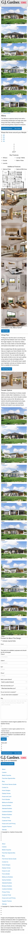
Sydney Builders (6, 805)
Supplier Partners (7, 826)
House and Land (6, 796)
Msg (2, 698)
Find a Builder (6, 874)
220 (4, 135)
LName (3, 660)
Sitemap (4, 829)
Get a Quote (18, 128)
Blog (3, 781)
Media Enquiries (6, 775)
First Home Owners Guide (9, 784)
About (3, 769)
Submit (3, 739)
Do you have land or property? (8, 692)
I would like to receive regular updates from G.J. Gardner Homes (13, 730)
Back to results (7, 113)
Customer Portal (6, 820)
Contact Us (5, 787)
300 (4, 141)
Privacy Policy (5, 736)
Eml (2, 667)
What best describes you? (7, 685)
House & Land (6, 871)
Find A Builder (6, 799)
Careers (4, 772)
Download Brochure (7, 128)
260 (4, 137)
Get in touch (5, 331)
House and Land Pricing (8, 823)
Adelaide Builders (7, 808)
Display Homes (6, 793)
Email (2, 644)
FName (3, 654)
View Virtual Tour (6, 25)
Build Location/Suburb (6, 679)
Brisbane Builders (7, 814)
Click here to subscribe (7, 763)
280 (4, 139)
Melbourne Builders (7, 802)
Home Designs (6, 790)
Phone (2, 673)
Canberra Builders (7, 811)
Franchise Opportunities (8, 778)
